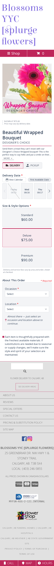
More (7, 158)
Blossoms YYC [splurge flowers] (22, 24)
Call (10, 563)
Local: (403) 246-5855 (27, 469)
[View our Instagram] (29, 440)
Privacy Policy (13, 548)
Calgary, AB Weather (13, 538)
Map (28, 563)
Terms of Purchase (36, 548)
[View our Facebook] (24, 440)
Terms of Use (27, 554)
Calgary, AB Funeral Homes (19, 528)
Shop (15, 53)
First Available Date (39, 179)
